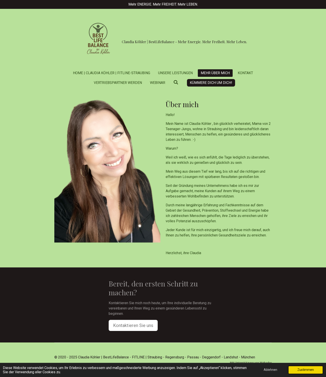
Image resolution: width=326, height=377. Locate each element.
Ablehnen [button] (270, 370)
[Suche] (175, 82)
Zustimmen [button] (305, 370)
